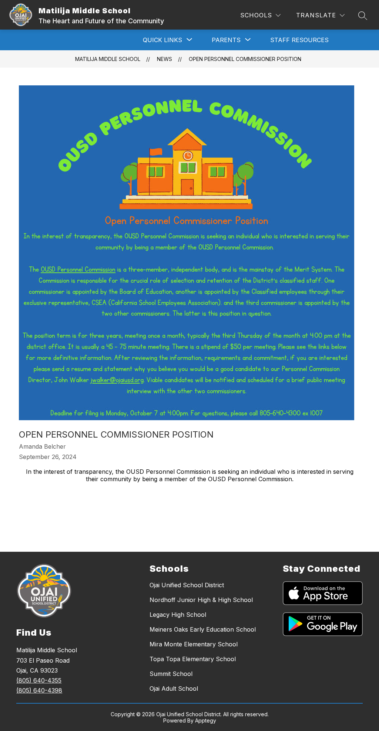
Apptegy (205, 720)
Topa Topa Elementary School (193, 659)
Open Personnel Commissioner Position (245, 59)
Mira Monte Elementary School (194, 644)
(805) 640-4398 (39, 690)
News (164, 59)
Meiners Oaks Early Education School (203, 629)
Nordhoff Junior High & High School (201, 600)
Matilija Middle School (107, 59)
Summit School (171, 673)
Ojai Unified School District (187, 585)
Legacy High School (178, 614)
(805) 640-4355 (38, 680)
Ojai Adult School (174, 688)
